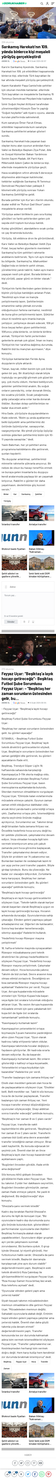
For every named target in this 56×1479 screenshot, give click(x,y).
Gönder (11, 621)
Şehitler (38, 494)
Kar (15, 494)
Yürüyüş (7, 501)
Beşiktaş (7, 1361)
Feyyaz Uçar (21, 1361)
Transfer (44, 1361)
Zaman (7, 1368)
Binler (6, 494)
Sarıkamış (25, 494)
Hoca (33, 1361)
